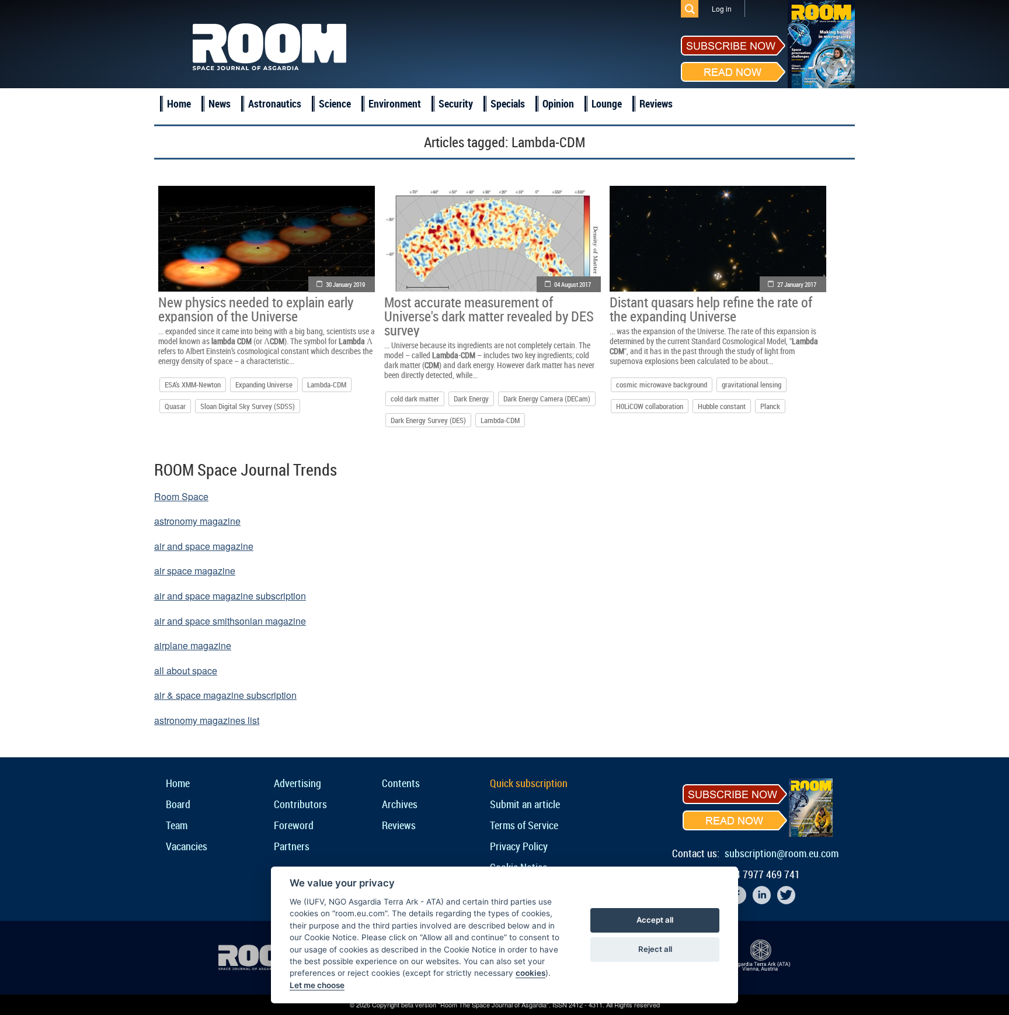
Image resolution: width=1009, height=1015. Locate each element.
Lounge (607, 103)
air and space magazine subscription (230, 595)
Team (176, 825)
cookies (530, 973)
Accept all (654, 919)
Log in (722, 8)
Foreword (294, 825)
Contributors (300, 804)
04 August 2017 (572, 284)
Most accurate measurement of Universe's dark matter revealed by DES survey (489, 316)
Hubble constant (722, 406)
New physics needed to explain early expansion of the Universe (255, 309)
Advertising (297, 783)
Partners (291, 846)
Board (178, 804)
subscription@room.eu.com (781, 853)
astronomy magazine (197, 521)
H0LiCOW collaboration (649, 406)
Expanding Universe (264, 384)
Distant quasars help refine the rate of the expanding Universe (711, 309)
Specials (507, 103)
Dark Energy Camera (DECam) (546, 398)
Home (179, 103)
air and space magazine (203, 546)
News (219, 103)
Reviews (656, 103)
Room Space (181, 496)
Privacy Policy (519, 846)
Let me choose (317, 985)
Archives (399, 804)
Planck (770, 406)
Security (456, 103)
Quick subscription (529, 783)
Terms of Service (524, 825)
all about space (185, 670)
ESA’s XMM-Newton (193, 384)
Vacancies (186, 846)
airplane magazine (192, 645)
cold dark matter (415, 398)
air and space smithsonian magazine (230, 621)
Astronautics (274, 103)
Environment (394, 103)
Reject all (655, 949)
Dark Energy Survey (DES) (428, 420)
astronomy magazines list (206, 720)
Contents (401, 783)
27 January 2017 (796, 284)
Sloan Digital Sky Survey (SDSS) (247, 406)
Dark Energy (471, 398)
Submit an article (525, 804)
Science (335, 103)
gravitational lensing (751, 384)
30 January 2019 (345, 284)
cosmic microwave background (661, 384)
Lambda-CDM (326, 384)
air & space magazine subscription (225, 695)
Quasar (175, 406)
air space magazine (194, 570)
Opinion (558, 103)
